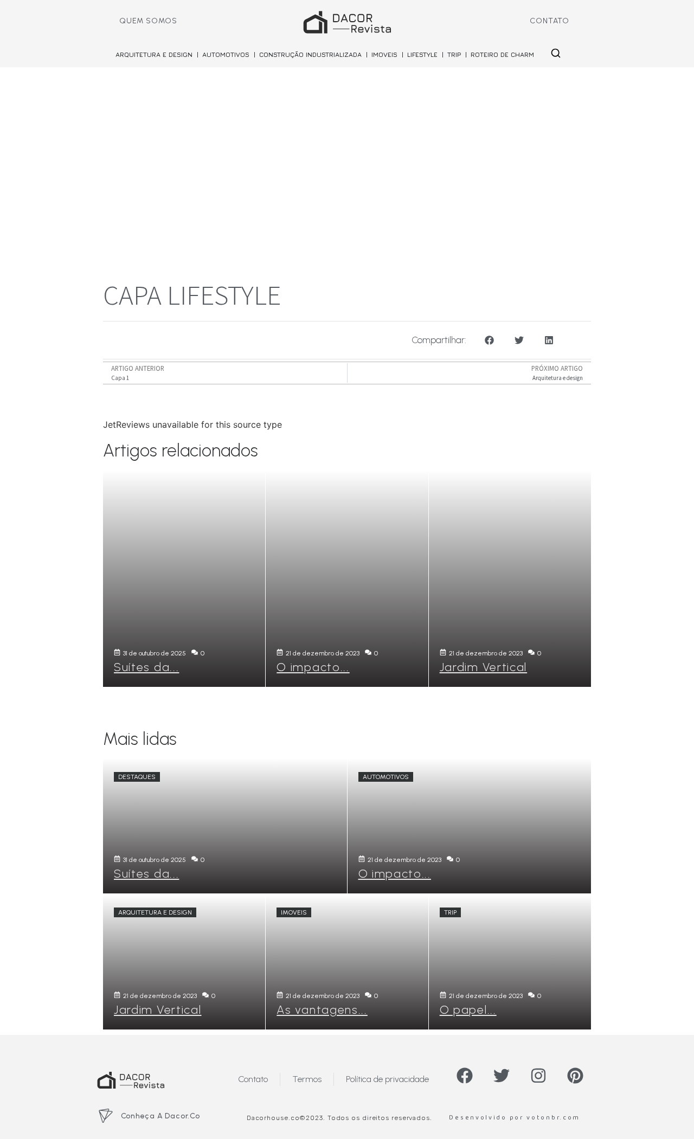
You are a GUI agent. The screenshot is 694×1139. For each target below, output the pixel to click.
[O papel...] (510, 961)
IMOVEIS (384, 54)
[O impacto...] (347, 578)
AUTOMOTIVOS (225, 54)
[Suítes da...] (184, 578)
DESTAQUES (137, 777)
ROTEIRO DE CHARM (502, 54)
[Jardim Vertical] (510, 578)
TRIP (454, 54)
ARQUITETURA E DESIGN (153, 54)
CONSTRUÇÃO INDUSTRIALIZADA (310, 54)
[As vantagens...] (347, 961)
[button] (489, 340)
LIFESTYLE (422, 54)
